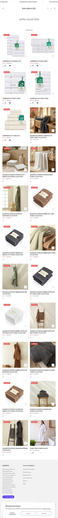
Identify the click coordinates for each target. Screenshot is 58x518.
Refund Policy (27, 475)
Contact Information (29, 469)
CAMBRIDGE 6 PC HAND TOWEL (39, 98)
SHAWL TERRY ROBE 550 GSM (39, 448)
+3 (40, 452)
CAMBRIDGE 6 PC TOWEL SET (11, 135)
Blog (24, 483)
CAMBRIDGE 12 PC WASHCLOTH (11, 61)
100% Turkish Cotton (45, 1)
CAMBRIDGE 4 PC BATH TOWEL (11, 98)
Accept (28, 513)
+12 (13, 65)
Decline (44, 513)
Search (25, 481)
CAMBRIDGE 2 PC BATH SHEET (39, 61)
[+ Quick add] (25, 56)
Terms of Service (27, 478)
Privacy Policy (27, 472)
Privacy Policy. (47, 508)
